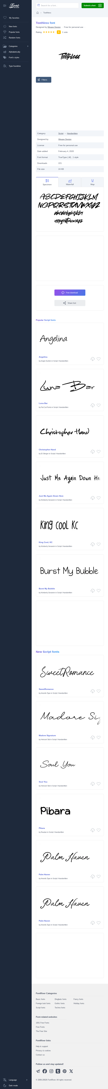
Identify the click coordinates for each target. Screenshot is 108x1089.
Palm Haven (44, 874)
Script (60, 133)
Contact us (40, 1055)
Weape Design (54, 27)
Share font (72, 303)
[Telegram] (38, 1073)
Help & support (42, 1046)
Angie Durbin (46, 361)
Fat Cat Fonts (46, 407)
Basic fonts (40, 999)
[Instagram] (51, 1073)
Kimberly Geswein (48, 500)
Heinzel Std (45, 740)
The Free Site (41, 1031)
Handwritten (72, 133)
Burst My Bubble (47, 588)
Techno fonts (60, 1008)
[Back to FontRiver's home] (13, 6)
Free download (72, 293)
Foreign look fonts (43, 1003)
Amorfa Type (45, 693)
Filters (44, 80)
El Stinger (45, 454)
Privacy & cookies (43, 1051)
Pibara (42, 828)
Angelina (43, 357)
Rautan (44, 832)
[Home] (37, 12)
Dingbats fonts (61, 999)
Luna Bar (43, 403)
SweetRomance (46, 689)
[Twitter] (71, 1073)
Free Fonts (40, 1027)
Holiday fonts (79, 1003)
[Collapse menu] (5, 6)
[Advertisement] (70, 106)
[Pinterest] (64, 1073)
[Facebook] (44, 1073)
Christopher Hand (47, 449)
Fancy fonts (78, 999)
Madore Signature (47, 735)
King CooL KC (45, 542)
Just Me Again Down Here (51, 496)
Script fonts (40, 1008)
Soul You (43, 782)
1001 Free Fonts (42, 1023)
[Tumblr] (58, 1073)
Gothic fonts (60, 1003)
